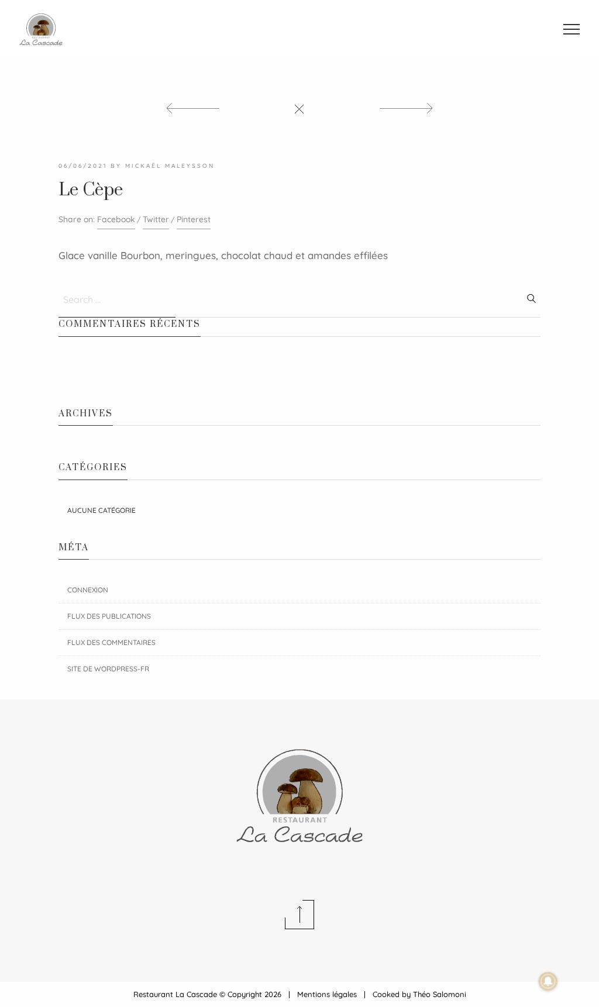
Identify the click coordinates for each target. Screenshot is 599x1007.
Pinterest (194, 219)
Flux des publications (109, 616)
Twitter (156, 219)
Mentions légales (327, 994)
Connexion (87, 589)
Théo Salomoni (439, 994)
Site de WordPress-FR (108, 668)
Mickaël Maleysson (170, 166)
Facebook (116, 219)
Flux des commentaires (111, 642)
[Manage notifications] (548, 981)
